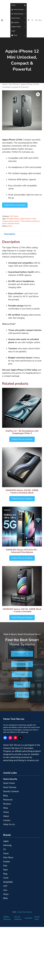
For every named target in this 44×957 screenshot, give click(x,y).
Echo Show (8, 857)
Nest (5, 869)
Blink (5, 898)
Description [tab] (9, 234)
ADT (5, 886)
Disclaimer (28, 918)
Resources (7, 799)
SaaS (13, 31)
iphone (9, 226)
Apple (6, 841)
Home (13, 5)
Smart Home (15, 18)
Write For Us (9, 824)
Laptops (16, 22)
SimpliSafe (8, 882)
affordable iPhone (12, 219)
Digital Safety (16, 27)
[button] (32, 20)
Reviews (7, 803)
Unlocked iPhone (13, 223)
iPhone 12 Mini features (23, 221)
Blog (5, 795)
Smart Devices (18, 14)
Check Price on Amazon (14, 205)
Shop (15, 35)
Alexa (6, 853)
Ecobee (6, 861)
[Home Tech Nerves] (2, 20)
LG (4, 849)
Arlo (5, 890)
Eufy (5, 865)
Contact (6, 820)
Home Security (18, 9)
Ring (5, 873)
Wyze (5, 894)
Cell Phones (14, 84)
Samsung (7, 845)
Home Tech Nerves (25, 912)
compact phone (7, 221)
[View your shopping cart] (28, 20)
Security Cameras (11, 791)
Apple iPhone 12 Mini (28, 219)
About (6, 816)
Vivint (5, 878)
